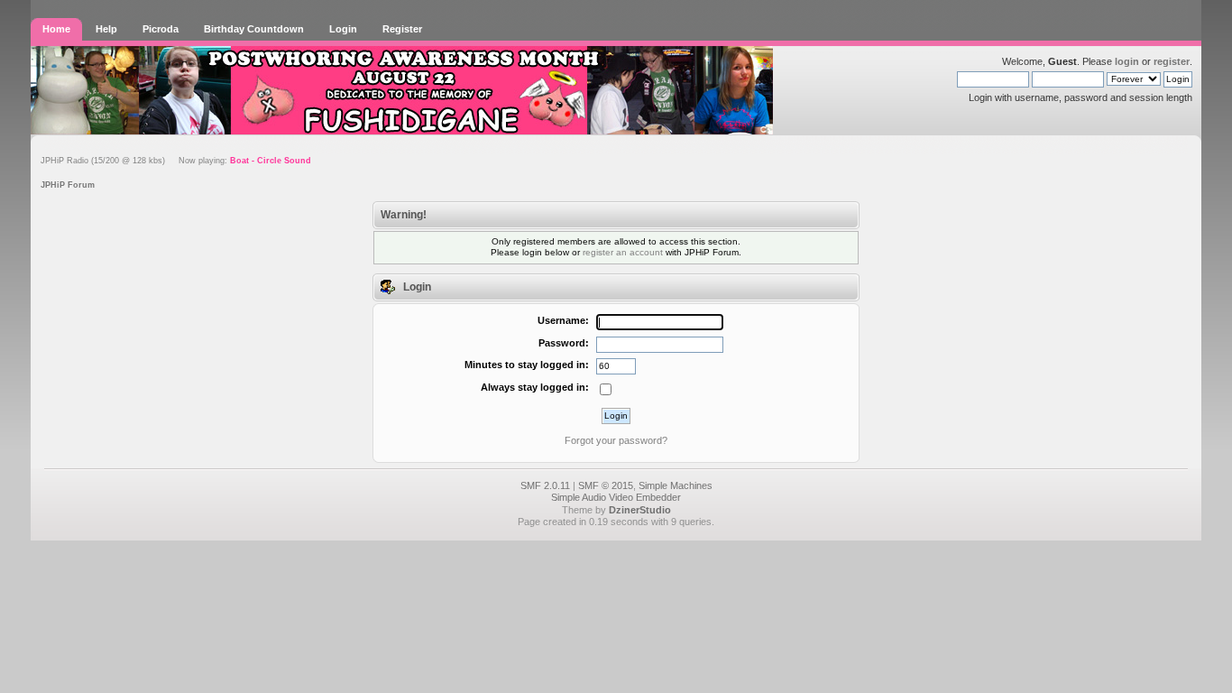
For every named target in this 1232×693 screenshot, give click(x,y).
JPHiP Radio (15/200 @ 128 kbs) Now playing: (176, 160)
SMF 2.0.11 (545, 485)
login (1127, 61)
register (1172, 61)
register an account (623, 252)
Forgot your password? (616, 440)
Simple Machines (676, 485)
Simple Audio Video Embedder (616, 497)
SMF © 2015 (605, 485)
